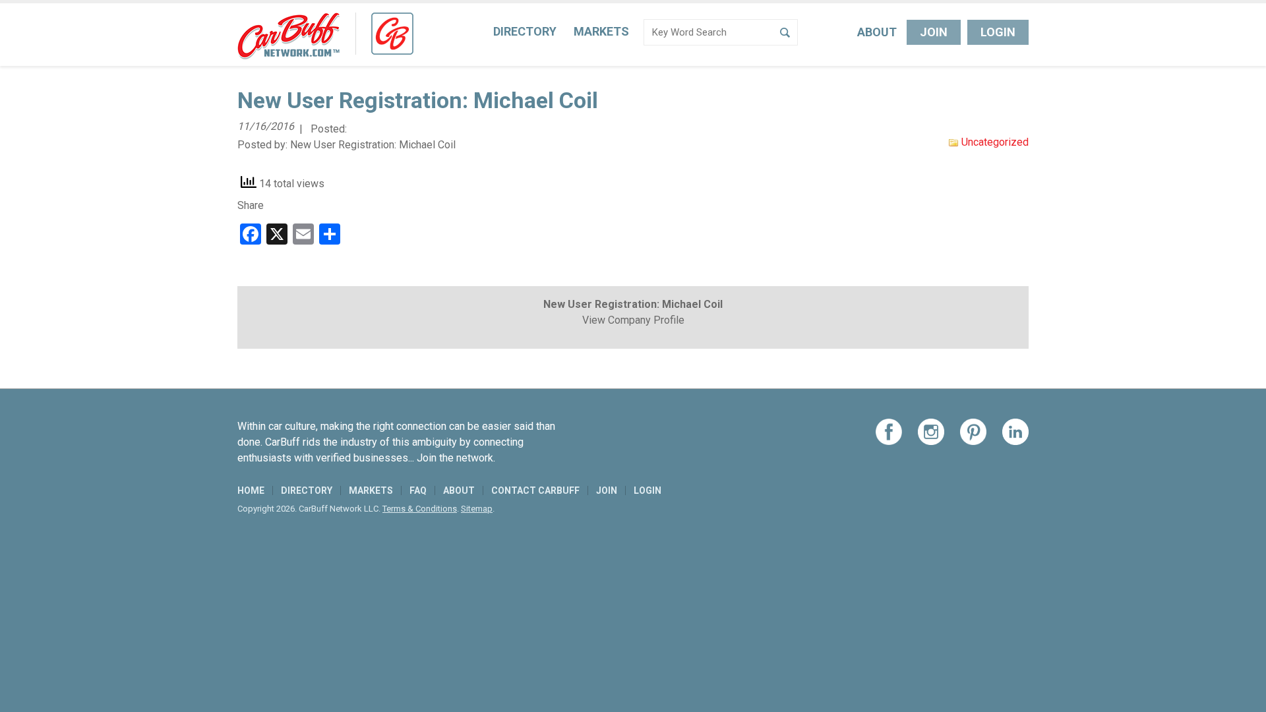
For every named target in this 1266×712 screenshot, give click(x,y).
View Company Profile (633, 320)
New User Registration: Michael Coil (373, 144)
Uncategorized (995, 142)
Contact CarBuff (535, 490)
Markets (601, 31)
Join (934, 32)
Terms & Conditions (419, 509)
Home (250, 490)
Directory (525, 31)
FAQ (418, 490)
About (877, 32)
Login (997, 32)
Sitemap (477, 509)
